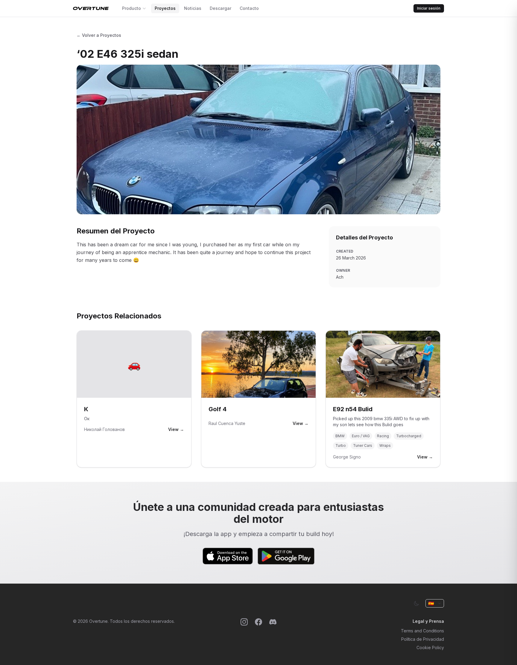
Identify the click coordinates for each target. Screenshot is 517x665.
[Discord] (272, 634)
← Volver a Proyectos (99, 35)
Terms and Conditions (422, 630)
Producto (131, 8)
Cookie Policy (430, 647)
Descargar (220, 8)
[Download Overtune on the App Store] (228, 556)
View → (176, 429)
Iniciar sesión (428, 8)
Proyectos (165, 8)
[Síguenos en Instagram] (244, 634)
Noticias (192, 8)
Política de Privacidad (422, 639)
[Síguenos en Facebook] (258, 634)
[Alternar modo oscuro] (416, 603)
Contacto (249, 8)
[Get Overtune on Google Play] (286, 556)
